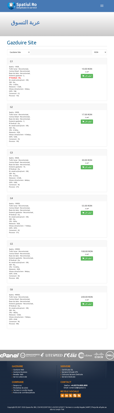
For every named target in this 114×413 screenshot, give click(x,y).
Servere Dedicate (68, 377)
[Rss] (79, 395)
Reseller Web (18, 374)
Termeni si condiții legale (23, 390)
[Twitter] (71, 395)
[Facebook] (75, 395)
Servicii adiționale (20, 377)
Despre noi (17, 385)
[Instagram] (62, 395)
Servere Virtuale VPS (70, 372)
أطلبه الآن (87, 76)
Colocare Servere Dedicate (72, 374)
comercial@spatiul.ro (77, 388)
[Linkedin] (66, 395)
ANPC (88, 407)
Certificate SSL (67, 370)
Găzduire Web (18, 370)
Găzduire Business (20, 372)
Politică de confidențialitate (24, 392)
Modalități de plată (20, 388)
